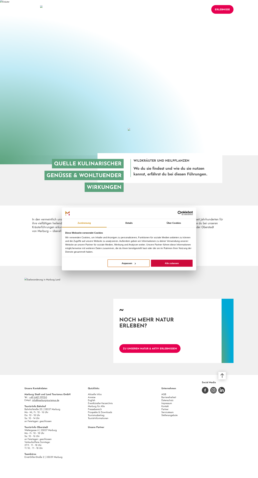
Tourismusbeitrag (96, 415)
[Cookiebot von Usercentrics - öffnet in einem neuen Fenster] (180, 213)
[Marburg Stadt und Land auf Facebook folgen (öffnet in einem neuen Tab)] (205, 390)
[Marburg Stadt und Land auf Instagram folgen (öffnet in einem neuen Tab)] (213, 390)
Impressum (166, 403)
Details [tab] (129, 223)
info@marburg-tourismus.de (45, 400)
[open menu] (29, 9)
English (91, 400)
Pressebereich (95, 409)
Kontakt (165, 406)
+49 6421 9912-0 (38, 397)
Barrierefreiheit (168, 397)
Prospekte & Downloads (100, 412)
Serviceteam (167, 412)
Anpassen (127, 263)
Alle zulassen (172, 263)
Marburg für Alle (96, 406)
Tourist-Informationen (98, 418)
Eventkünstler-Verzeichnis (100, 403)
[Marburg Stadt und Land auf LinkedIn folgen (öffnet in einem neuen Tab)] (221, 390)
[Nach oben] (222, 375)
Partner (164, 409)
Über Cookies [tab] (174, 223)
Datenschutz (167, 400)
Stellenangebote (169, 415)
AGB (163, 394)
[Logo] (41, 9)
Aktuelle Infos (95, 394)
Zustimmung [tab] (84, 223)
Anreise (91, 397)
